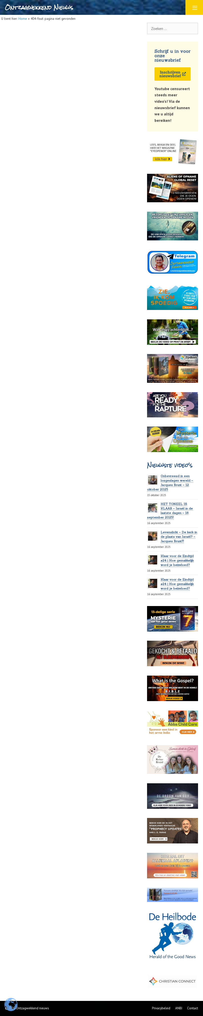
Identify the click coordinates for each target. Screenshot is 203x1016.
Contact (192, 1008)
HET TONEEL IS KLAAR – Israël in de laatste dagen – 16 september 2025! (170, 510)
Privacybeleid (161, 1008)
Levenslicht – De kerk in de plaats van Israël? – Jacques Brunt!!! (179, 536)
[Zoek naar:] (172, 28)
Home (22, 18)
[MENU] (194, 7)
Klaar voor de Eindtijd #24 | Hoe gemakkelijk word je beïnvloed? (177, 560)
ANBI (178, 1008)
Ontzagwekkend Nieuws (39, 7)
